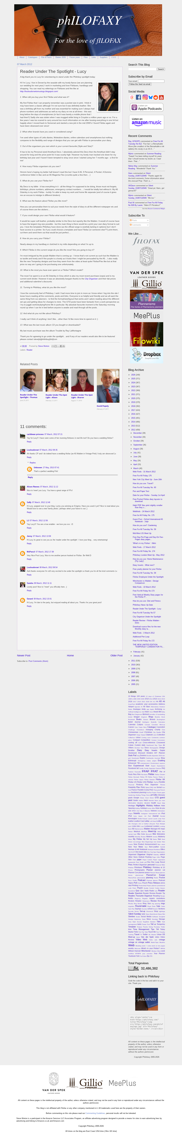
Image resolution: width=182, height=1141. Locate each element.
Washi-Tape (155, 942)
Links (94, 57)
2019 (133, 402)
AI (141, 706)
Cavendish (161, 727)
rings (163, 903)
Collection (161, 735)
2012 (133, 430)
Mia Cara (141, 834)
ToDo (136, 932)
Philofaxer (138, 867)
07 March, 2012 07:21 (53, 434)
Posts (134, 220)
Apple (152, 709)
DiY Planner (159, 753)
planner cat (160, 870)
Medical (137, 831)
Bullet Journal (134, 722)
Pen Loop (155, 862)
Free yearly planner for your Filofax (147, 569)
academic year (141, 704)
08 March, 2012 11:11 (43, 583)
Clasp (138, 735)
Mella (159, 831)
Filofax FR (143, 777)
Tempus (139, 927)
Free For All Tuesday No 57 (144, 613)
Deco (147, 748)
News (140, 847)
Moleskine (161, 834)
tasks (139, 924)
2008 (133, 672)
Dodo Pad (132, 755)
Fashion (131, 772)
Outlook (141, 857)
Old (129, 852)
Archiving (158, 709)
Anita (144, 709)
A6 (164, 701)
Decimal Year (139, 748)
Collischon (131, 737)
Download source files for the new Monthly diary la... (147, 628)
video (157, 937)
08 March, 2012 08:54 (48, 567)
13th (163, 696)
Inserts (137, 813)
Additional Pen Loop (141, 637)
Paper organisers (159, 859)
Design (162, 748)
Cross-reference (149, 742)
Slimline (131, 916)
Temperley (161, 924)
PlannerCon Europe (155, 875)
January (136, 656)
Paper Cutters (147, 859)
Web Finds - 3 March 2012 (144, 633)
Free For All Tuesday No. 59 (144, 529)
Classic (143, 735)
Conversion (161, 740)
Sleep (160, 914)
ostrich (162, 854)
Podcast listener (152, 880)
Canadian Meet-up (158, 724)
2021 (133, 394)
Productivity (142, 885)
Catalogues (32, 57)
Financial (131, 784)
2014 (133, 422)
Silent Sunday (134, 914)
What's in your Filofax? (150, 948)
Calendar (132, 724)
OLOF (133, 852)
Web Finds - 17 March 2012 (144, 547)
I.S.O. (113, 57)
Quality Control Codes (151, 888)
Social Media (146, 916)
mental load (132, 834)
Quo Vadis (144, 891)
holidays (143, 808)
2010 (133, 665)
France (134, 790)
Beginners (138, 714)
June (135, 457)
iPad (163, 813)
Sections (161, 909)
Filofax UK (160, 779)
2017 (133, 410)
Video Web (141, 939)
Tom (140, 932)
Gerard (30, 599)
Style (134, 922)
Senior (137, 911)
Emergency (141, 760)
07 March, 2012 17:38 (45, 552)
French (162, 790)
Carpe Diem (143, 727)
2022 (133, 390)
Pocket (162, 878)
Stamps (130, 919)
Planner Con (133, 872)
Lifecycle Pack (154, 824)
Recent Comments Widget (156, 208)
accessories (153, 704)
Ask (143, 712)
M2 (133, 829)
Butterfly (153, 722)
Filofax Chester (160, 774)
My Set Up (147, 839)
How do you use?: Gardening (145, 525)
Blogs (151, 717)
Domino (143, 755)
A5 (160, 701)
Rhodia (130, 903)
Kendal (162, 816)
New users (161, 844)
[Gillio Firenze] (146, 288)
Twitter (145, 934)
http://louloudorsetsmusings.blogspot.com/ (39, 91)
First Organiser (151, 784)
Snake (138, 916)
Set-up (142, 911)
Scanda (144, 909)
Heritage (131, 805)
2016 (133, 414)
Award (155, 712)
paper (139, 859)
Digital (162, 750)
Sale (158, 906)
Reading (156, 896)
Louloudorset (33, 450)
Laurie (155, 818)
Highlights (140, 805)
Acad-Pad (131, 704)
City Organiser (91, 279)
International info (154, 813)
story (129, 922)
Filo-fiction (144, 774)
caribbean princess (35, 434)
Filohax (150, 782)
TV (141, 934)
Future (159, 792)
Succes (139, 922)
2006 (133, 680)
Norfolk (162, 847)
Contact (154, 740)
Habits (141, 800)
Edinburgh (132, 760)
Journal (155, 816)
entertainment (145, 763)
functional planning (138, 792)
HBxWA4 (140, 803)
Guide (135, 800)
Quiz (137, 891)
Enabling (161, 760)
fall (137, 768)
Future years (75, 57)
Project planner (152, 885)
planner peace (144, 872)
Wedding (138, 946)
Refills (130, 898)
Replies (33, 463)
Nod (146, 847)
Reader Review (149, 893)
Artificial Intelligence (134, 712)
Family (141, 768)
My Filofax (137, 839)
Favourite (138, 772)
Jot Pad (147, 816)
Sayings (138, 909)
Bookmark (131, 719)
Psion (134, 888)
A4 (157, 701)
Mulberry (161, 836)
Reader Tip (160, 893)
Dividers (150, 753)
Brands (152, 719)
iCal (138, 811)
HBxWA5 (147, 803)
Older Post (116, 655)
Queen (162, 888)
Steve (148, 919)
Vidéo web (153, 940)
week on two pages (158, 946)
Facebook (132, 768)
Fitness (162, 784)
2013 (133, 426)
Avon (151, 712)
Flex (138, 787)
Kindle (140, 818)
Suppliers (103, 57)
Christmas (148, 732)
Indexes (154, 811)
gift (151, 795)
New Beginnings (147, 842)
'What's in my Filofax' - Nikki (144, 543)
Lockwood (148, 826)
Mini (154, 834)
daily (143, 745)
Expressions (161, 766)
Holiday (137, 808)
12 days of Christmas (153, 696)
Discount (141, 753)
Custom (138, 745)
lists (138, 826)
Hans (130, 173)
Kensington (132, 818)
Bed (133, 714)
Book (163, 717)
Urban (159, 934)
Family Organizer (149, 768)
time (130, 929)
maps (163, 829)
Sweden (153, 922)
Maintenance (139, 829)
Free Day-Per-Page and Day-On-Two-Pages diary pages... (148, 538)
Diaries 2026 (60, 57)
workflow (131, 953)
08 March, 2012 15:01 (43, 599)
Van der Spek (147, 937)
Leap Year (161, 818)
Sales (163, 906)
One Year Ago (151, 852)
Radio (151, 891)
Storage (162, 919)
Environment (155, 763)
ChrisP (141, 732)
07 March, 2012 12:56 (39, 520)
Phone (130, 870)
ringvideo (131, 906)
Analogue (137, 709)
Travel (136, 934)
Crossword (161, 742)
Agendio (137, 706)
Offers (162, 849)
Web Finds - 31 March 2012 (144, 472)
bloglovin (144, 717)
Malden (147, 829)
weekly (131, 948)
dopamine (155, 755)
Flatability (132, 787)
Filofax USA (141, 782)
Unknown (38, 467)
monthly (131, 836)
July (135, 453)
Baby (163, 712)
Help (163, 803)
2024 (133, 383)
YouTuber (143, 956)
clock (155, 735)
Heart (159, 803)
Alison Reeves (33, 487)
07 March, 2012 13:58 (42, 536)
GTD (157, 798)
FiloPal (156, 782)
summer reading (154, 154)
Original (149, 854)
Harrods (151, 800)
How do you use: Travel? (143, 483)
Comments (136, 225)
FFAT (154, 771)
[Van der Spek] (146, 277)
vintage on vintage (136, 942)
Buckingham (161, 719)
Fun (129, 792)
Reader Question (135, 893)
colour (138, 737)
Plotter (156, 878)
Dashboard (150, 745)
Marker (130, 831)
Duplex (142, 758)
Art (164, 709)
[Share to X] (58, 346)
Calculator (161, 722)
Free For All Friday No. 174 (144, 551)
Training (131, 934)
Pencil (162, 862)
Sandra (30, 583)
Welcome (137, 948)
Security (131, 911)
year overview (147, 953)
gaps (163, 792)
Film (138, 774)
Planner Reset (155, 872)
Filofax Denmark (133, 777)
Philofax (131, 867)
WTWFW (138, 953)
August (136, 449)
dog (138, 755)
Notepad (151, 849)
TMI (157, 929)
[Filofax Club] (146, 245)
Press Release (154, 883)
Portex (139, 883)
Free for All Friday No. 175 (143, 515)
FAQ (163, 768)
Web (131, 945)
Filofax (151, 774)
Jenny (29, 536)
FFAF (145, 771)
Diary (139, 750)
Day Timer (158, 745)
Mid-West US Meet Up (142, 533)
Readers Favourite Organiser (140, 896)
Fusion (154, 792)
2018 (133, 406)
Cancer (131, 727)
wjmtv (131, 154)
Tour (157, 932)
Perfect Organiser (140, 865)
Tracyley (162, 932)
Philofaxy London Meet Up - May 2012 (148, 555)
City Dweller (157, 732)
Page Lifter (156, 857)
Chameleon (140, 730)
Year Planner (159, 953)
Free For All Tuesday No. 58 (144, 573)
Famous (158, 768)
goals (130, 798)
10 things (132, 696)
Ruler (154, 906)
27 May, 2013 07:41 (51, 467)
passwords (131, 862)
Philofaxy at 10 (159, 867)
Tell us (153, 924)
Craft (139, 742)
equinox (162, 763)
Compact (136, 740)
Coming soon (146, 737)
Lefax (147, 821)
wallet (147, 942)
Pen (148, 862)
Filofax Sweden (149, 779)
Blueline (157, 717)
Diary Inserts (151, 750)
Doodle (149, 755)
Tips (152, 929)
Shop (156, 911)
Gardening (131, 795)
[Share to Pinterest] (63, 346)
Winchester (146, 951)
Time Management (141, 929)
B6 (160, 712)
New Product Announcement (145, 844)
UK (149, 934)
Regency (138, 898)
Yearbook (132, 956)
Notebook (143, 849)
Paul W (131, 203)
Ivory (135, 816)
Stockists (155, 919)
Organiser (141, 854)
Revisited (161, 901)
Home (70, 655)
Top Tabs (145, 932)
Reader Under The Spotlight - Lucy (147, 609)
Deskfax (131, 750)
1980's (130, 699)
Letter (159, 821)
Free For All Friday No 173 (143, 591)
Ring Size (147, 903)
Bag (129, 714)
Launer (150, 818)
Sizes (147, 914)
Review (154, 901)
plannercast (139, 875)
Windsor (154, 951)
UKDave (131, 186)
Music (130, 839)
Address (162, 704)
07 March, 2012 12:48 (41, 502)
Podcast (141, 880)
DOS (160, 755)
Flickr (143, 787)
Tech (148, 924)
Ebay (163, 758)
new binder (157, 842)
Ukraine (153, 934)
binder (130, 717)
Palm (134, 859)
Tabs (159, 922)
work (163, 951)
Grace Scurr (144, 798)
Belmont (146, 714)
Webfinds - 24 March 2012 (143, 511)
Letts (163, 821)
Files (86, 57)
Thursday (157, 927)
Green (152, 798)
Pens (130, 865)
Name (155, 839)
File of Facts (46, 57)
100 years (141, 696)
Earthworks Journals (153, 758)
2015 (133, 418)
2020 (133, 398)
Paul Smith (140, 862)
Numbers (157, 849)
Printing (135, 885)
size (143, 914)
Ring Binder (138, 903)
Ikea (141, 811)
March (136, 468)
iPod (130, 816)
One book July (140, 852)
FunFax (149, 792)
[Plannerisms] (146, 309)
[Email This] (52, 346)
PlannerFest (132, 878)
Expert (153, 766)
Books (139, 719)
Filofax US (132, 782)
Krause (144, 818)
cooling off (132, 742)
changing (149, 730)
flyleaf (147, 787)
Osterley (156, 854)
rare (156, 891)
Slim (163, 914)
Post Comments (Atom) (38, 661)
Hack (146, 800)
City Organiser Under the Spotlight (147, 617)
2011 (133, 661)
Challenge (131, 730)
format (159, 787)
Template (132, 927)
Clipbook (149, 735)
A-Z (154, 701)
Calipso (140, 724)
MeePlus (144, 831)
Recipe (162, 896)
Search (155, 909)
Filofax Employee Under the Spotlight (148, 577)
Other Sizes (133, 857)
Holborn (157, 806)
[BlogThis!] (55, 346)
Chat (163, 730)
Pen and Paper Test (141, 491)
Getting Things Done (143, 795)
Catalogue (151, 727)
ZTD (151, 956)
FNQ (151, 787)
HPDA (134, 811)
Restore (131, 901)
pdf (145, 862)
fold (155, 787)
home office (151, 808)
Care (136, 727)
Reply (29, 442)
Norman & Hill (133, 849)
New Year (132, 847)
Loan (142, 826)
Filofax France (153, 777)
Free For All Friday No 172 (143, 641)
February (137, 652)
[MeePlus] (146, 321)
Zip (148, 956)
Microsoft (149, 834)
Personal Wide (160, 865)
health (153, 803)
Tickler (163, 927)
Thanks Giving (148, 927)
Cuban (131, 745)
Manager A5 (155, 829)
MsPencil (31, 552)
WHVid (163, 948)
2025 (133, 379)
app (148, 709)
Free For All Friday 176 (142, 476)
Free (151, 790)
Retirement (146, 901)
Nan (159, 839)
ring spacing (156, 903)
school (150, 909)
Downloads (135, 758)
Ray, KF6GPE (134, 141)
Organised (132, 854)
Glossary (161, 795)
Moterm (149, 836)
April (135, 464)
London (156, 826)
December (137, 433)
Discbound (132, 753)
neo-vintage (137, 842)
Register (145, 898)
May (135, 460)
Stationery (137, 919)
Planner (149, 870)
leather (131, 821)
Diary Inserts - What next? (143, 565)
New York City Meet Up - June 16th (147, 479)
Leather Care (139, 821)
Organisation (161, 852)
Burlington (145, 722)
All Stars (146, 706)
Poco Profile (132, 880)
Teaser (144, 924)
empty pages (151, 760)
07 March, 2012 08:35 (48, 450)
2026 (133, 375)
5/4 (151, 701)
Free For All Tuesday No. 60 (144, 487)
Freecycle (157, 790)
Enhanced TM (134, 763)
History (149, 805)
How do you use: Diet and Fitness (147, 601)
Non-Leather (154, 847)
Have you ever (160, 800)
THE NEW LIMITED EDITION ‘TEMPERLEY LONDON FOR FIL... (148, 646)
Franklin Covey (143, 790)
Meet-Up (152, 831)
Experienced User (141, 766)
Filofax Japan (138, 779)
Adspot (131, 706)
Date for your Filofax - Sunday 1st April (149, 495)
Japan (140, 816)
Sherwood (149, 911)
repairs (152, 898)
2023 (133, 386)
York (137, 956)
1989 (134, 699)
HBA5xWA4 (132, 803)
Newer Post (23, 655)
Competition (145, 740)
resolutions (160, 898)
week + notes (146, 946)
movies (155, 836)
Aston (147, 712)
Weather (162, 942)
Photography (140, 870)
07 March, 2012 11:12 (49, 487)
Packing (148, 857)
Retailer (138, 901)
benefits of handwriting (157, 714)
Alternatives (155, 706)
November (137, 437)
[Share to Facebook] (61, 346)
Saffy (29, 502)
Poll (135, 883)
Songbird (162, 916)
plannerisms (141, 878)
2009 (133, 669)
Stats (143, 919)
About (21, 57)
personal (151, 865)
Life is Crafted (143, 824)
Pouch (144, 883)
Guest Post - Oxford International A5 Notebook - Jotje (148, 520)
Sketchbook (154, 914)
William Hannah (134, 951)
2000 (138, 699)
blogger (137, 717)
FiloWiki (162, 782)
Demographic (154, 748)
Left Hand (153, 821)
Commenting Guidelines (95, 1113)
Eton (130, 766)
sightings (162, 911)
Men (163, 831)
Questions (131, 891)
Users (138, 937)
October (136, 441)
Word (159, 951)
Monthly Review (140, 836)
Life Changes (132, 824)
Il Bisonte (146, 811)
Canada (147, 724)
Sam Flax (131, 909)
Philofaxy (147, 867)
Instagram (144, 813)
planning (149, 878)
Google (136, 798)
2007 (133, 676)
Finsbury (139, 784)
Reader (29, 350)
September (138, 445)
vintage (162, 940)
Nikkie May (132, 166)
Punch (140, 888)
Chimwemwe (133, 732)
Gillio (155, 795)
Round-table (140, 906)
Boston (145, 719)
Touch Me (152, 932)
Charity (157, 730)
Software (155, 916)
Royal (149, 906)
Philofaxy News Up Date (143, 605)
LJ (28, 520)
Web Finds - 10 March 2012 (144, 587)
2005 (133, 684)
